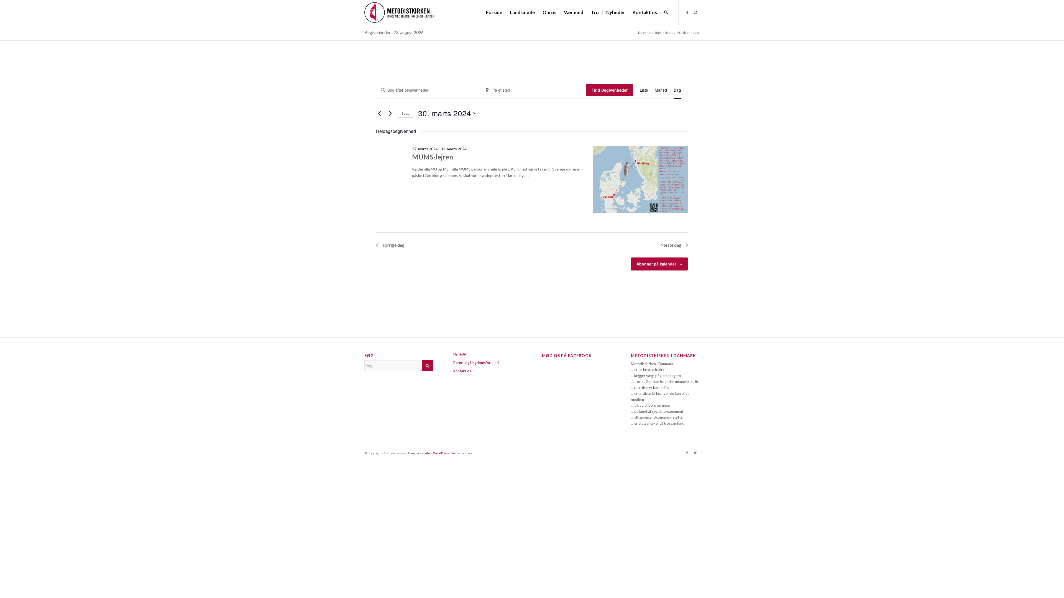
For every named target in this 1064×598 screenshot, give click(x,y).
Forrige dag (394, 245)
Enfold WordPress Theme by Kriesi (448, 453)
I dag (406, 113)
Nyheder (460, 354)
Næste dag (670, 245)
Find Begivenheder (610, 90)
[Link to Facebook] (687, 12)
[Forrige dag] (379, 113)
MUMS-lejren (432, 157)
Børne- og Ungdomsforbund (476, 362)
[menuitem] (494, 12)
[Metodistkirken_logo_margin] (399, 12)
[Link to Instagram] (695, 12)
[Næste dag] (390, 113)
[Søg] (666, 12)
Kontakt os (462, 371)
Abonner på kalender (656, 264)
